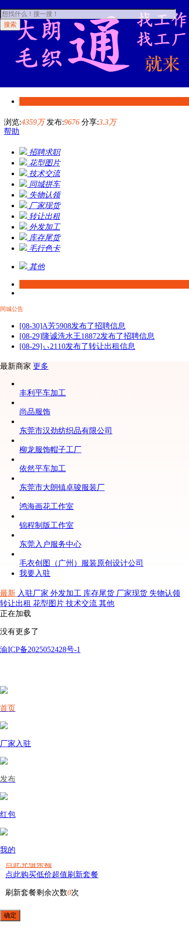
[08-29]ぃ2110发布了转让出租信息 (77, 346)
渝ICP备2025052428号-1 (40, 649)
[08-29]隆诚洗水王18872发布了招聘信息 (87, 336)
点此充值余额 (28, 864)
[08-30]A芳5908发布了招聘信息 (72, 326)
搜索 (10, 24)
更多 (40, 366)
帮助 (11, 131)
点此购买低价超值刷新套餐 (51, 874)
